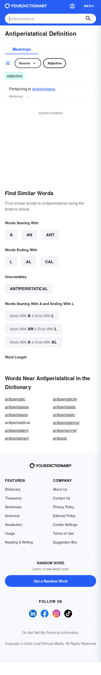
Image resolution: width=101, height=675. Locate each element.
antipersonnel (65, 430)
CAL (49, 261)
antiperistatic (64, 414)
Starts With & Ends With (32, 315)
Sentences (13, 506)
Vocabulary (13, 524)
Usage (10, 533)
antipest (60, 438)
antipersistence (66, 422)
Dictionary (12, 489)
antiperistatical (29, 288)
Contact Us (61, 498)
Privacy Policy (63, 506)
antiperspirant (17, 438)
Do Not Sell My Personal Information (50, 632)
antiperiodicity (65, 399)
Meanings (22, 49)
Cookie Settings (65, 524)
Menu (89, 6)
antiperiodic (15, 399)
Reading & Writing (19, 542)
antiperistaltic (64, 407)
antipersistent (16, 430)
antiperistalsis (17, 407)
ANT (50, 234)
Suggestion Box (65, 542)
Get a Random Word (50, 581)
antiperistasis (43, 89)
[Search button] (88, 18)
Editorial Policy (64, 515)
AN (29, 234)
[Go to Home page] (26, 6)
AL (28, 261)
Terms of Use (63, 533)
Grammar (12, 515)
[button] (72, 6)
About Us (60, 489)
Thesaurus (13, 498)
